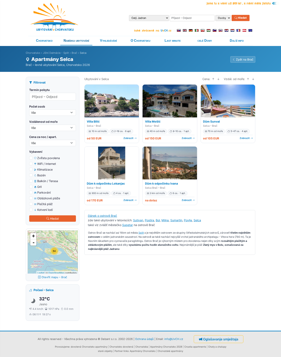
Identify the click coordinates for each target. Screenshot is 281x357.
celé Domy (204, 40)
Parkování (44, 192)
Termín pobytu (39, 90)
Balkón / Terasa (47, 181)
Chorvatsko (44, 40)
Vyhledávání (108, 40)
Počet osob (37, 106)
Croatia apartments (195, 346)
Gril (39, 186)
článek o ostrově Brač (102, 215)
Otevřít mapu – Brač (54, 277)
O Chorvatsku (140, 40)
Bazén (41, 175)
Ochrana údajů (144, 338)
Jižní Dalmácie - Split (56, 52)
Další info (237, 40)
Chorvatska (141, 346)
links (126, 351)
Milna (165, 220)
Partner (119, 351)
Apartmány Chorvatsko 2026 (166, 346)
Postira (149, 220)
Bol (158, 220)
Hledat (242, 18)
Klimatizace (45, 169)
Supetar (127, 225)
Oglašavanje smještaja (220, 339)
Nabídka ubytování (76, 40)
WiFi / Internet (46, 163)
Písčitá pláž (45, 204)
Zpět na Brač (244, 59)
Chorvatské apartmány (170, 351)
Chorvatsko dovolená (121, 346)
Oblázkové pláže (48, 198)
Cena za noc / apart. (43, 137)
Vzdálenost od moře (43, 121)
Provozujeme (62, 346)
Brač (74, 52)
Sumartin (176, 220)
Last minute (173, 40)
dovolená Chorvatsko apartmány (89, 346)
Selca (197, 220)
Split (141, 232)
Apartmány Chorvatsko (143, 351)
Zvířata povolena (48, 158)
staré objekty (105, 351)
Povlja (188, 220)
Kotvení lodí (45, 209)
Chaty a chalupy (217, 346)
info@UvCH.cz (173, 338)
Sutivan (138, 220)
